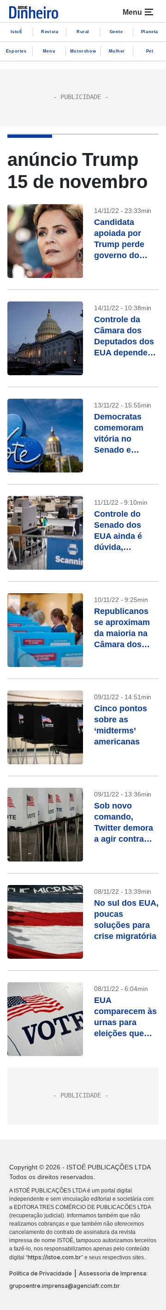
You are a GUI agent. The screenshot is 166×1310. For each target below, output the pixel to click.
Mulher (117, 51)
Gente (116, 32)
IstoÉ (17, 32)
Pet (150, 51)
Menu (49, 51)
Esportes (16, 51)
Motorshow (83, 51)
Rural (83, 32)
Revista (49, 32)
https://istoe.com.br (54, 1257)
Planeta (149, 32)
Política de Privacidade (40, 1273)
